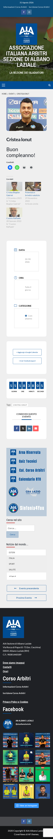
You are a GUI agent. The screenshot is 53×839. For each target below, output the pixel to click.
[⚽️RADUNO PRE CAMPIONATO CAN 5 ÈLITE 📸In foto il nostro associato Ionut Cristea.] (10, 740)
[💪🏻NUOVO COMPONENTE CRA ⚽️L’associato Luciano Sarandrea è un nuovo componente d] (42, 774)
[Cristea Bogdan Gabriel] (14, 186)
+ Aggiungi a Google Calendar (27, 352)
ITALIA (12, 558)
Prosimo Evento (24, 597)
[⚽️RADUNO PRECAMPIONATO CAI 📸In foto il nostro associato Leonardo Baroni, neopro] (42, 740)
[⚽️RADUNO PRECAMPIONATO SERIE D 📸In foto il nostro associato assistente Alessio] (42, 757)
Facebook (13, 709)
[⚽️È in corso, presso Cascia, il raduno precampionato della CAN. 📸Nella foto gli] (10, 774)
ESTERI (12, 552)
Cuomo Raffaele (13, 218)
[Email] (36, 428)
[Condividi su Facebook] (17, 428)
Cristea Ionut (20, 405)
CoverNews (19, 834)
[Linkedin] (29, 428)
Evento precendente (29, 588)
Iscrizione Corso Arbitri (39, 7)
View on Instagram (28, 805)
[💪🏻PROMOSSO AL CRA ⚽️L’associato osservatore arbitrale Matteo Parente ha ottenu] (42, 791)
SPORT (12, 564)
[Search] (49, 85)
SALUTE (12, 569)
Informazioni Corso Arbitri (15, 7)
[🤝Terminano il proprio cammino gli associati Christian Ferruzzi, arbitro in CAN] (10, 791)
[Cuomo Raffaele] (14, 212)
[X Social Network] (23, 428)
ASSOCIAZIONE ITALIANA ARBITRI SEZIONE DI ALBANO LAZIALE (26, 56)
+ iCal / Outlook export (27, 361)
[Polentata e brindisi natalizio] (33, 186)
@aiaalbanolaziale (23, 724)
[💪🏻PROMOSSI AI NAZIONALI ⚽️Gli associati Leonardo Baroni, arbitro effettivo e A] (26, 791)
